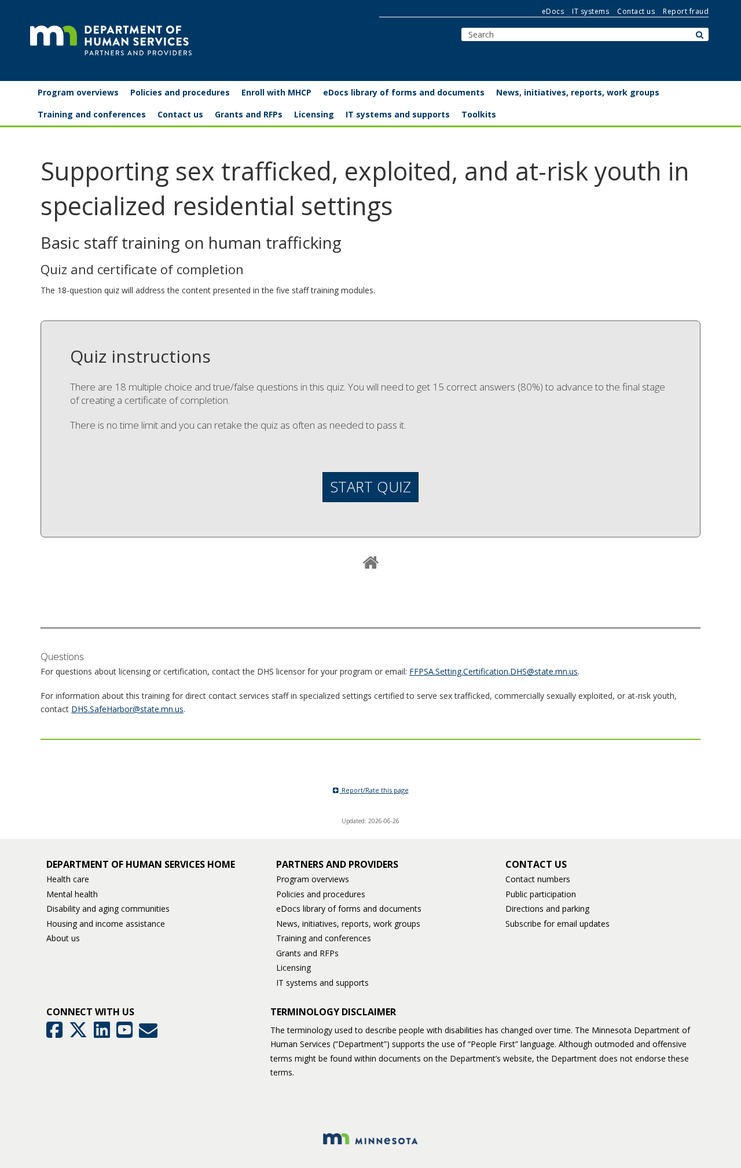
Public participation (540, 894)
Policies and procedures (320, 894)
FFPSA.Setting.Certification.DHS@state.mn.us (493, 671)
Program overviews (312, 879)
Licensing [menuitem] (314, 114)
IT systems (590, 11)
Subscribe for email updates (557, 923)
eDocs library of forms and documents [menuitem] (404, 92)
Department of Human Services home (140, 864)
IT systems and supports (322, 982)
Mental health (72, 894)
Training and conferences (323, 938)
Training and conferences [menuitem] (92, 114)
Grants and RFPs (307, 953)
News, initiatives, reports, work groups (348, 923)
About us (63, 938)
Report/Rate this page (374, 790)
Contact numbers (537, 879)
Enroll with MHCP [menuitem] (276, 92)
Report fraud (686, 11)
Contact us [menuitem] (180, 114)
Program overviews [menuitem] (78, 92)
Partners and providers (337, 864)
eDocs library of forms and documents (348, 908)
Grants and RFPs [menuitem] (249, 114)
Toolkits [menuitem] (478, 114)
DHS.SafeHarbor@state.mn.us (127, 708)
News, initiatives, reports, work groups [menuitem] (577, 92)
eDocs (553, 11)
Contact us (636, 11)
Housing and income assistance (105, 923)
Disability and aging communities (108, 908)
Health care (67, 879)
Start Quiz (370, 486)
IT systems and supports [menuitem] (398, 114)
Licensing (293, 967)
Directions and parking (547, 908)
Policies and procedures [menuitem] (180, 92)
